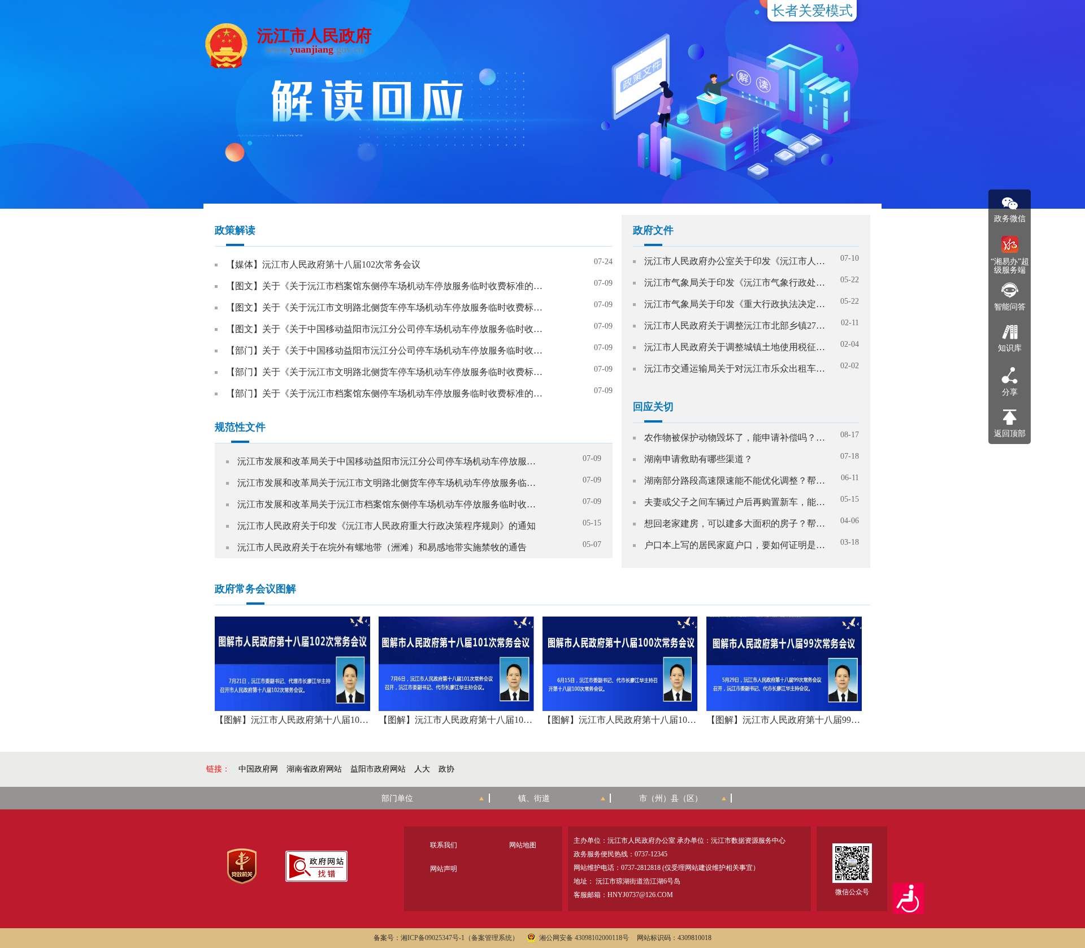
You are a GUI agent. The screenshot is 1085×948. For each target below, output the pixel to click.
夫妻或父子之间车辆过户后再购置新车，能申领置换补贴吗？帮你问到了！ (734, 502)
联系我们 (443, 845)
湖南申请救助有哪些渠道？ (698, 459)
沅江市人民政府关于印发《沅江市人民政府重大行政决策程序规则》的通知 (386, 526)
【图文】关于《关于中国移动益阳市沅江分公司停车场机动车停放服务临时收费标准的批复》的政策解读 (385, 329)
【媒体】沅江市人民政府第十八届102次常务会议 (323, 264)
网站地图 (522, 845)
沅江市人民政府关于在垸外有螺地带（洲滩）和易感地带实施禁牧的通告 (382, 547)
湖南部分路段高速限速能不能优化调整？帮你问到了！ (734, 480)
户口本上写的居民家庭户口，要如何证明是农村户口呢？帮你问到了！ (734, 545)
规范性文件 (240, 427)
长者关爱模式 (812, 10)
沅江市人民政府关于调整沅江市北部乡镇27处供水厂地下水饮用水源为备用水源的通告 (734, 325)
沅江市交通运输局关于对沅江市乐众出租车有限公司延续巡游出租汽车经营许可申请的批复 (734, 368)
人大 (422, 769)
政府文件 (653, 230)
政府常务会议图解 (255, 588)
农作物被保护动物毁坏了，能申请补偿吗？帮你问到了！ (734, 437)
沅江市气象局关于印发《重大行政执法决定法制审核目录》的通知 (734, 304)
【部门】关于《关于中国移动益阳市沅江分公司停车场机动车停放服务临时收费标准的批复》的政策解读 (385, 350)
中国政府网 (258, 769)
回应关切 (653, 406)
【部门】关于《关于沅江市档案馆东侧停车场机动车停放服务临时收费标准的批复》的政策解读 (385, 393)
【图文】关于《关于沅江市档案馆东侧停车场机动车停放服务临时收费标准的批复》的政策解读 (385, 286)
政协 (446, 769)
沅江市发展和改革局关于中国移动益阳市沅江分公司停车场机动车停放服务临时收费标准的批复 (387, 461)
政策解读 (235, 230)
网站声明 (443, 869)
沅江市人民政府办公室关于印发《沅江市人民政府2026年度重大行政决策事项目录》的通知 (734, 261)
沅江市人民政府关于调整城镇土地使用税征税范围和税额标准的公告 (734, 347)
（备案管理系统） (492, 938)
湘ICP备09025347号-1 (433, 938)
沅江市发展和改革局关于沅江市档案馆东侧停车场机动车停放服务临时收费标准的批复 (387, 504)
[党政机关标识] (241, 866)
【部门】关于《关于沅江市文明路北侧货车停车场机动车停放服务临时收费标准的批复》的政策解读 (385, 372)
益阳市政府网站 (378, 769)
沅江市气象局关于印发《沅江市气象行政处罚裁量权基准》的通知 (734, 282)
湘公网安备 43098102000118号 (584, 938)
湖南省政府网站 (314, 769)
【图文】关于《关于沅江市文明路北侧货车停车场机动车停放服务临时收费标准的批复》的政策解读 (385, 307)
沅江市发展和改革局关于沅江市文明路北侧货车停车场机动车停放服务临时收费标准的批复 (387, 483)
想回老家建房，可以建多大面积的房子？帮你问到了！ (734, 523)
